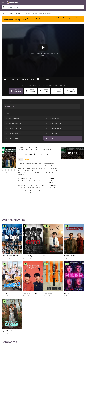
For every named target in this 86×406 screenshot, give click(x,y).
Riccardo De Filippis (31, 189)
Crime (31, 181)
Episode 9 (13, 138)
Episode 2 (53, 118)
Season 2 (9, 107)
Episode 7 (13, 133)
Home (4, 13)
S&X (45, 256)
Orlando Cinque (24, 191)
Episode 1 (13, 118)
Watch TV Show (14, 13)
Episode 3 (13, 123)
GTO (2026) (27, 256)
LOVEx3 (5, 293)
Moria (66, 293)
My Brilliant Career (9, 331)
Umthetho (47, 293)
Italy (56, 183)
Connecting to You (30, 293)
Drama (26, 181)
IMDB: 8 (26, 159)
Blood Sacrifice (70, 256)
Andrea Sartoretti (28, 187)
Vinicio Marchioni (29, 185)
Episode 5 (13, 128)
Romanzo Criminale (33, 154)
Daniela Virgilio (35, 191)
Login (79, 2)
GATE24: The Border (10, 256)
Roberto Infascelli (24, 193)
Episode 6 (53, 128)
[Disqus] (43, 372)
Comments (43, 79)
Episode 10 (54, 138)
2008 (54, 188)
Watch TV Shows (31, 148)
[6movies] (13, 2)
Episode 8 (53, 133)
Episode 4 (53, 123)
